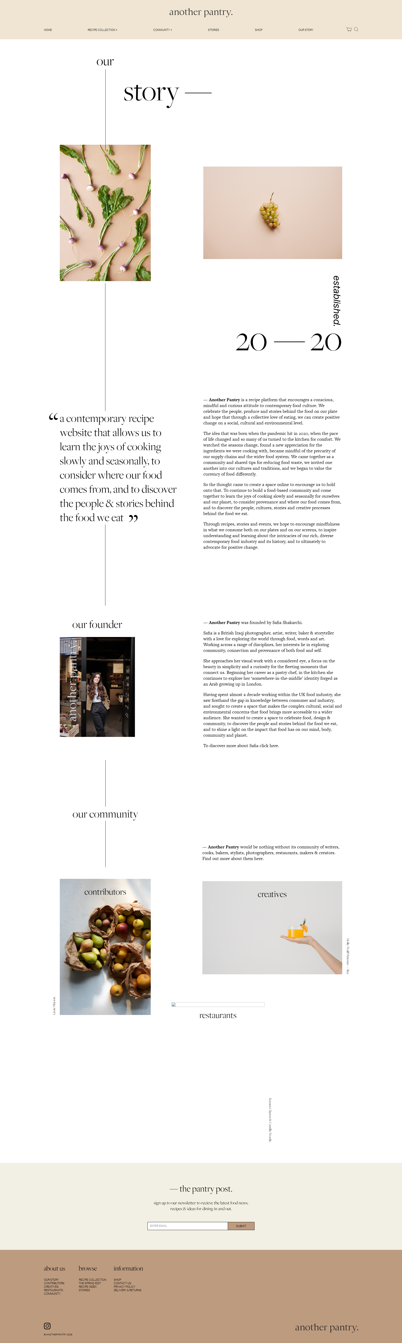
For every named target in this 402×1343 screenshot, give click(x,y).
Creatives (51, 1286)
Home (48, 30)
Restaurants (53, 1290)
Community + (162, 30)
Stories (213, 30)
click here (269, 745)
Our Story (305, 30)
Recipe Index (88, 1286)
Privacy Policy (124, 1286)
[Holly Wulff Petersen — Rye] (272, 927)
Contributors (54, 1283)
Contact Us (122, 1283)
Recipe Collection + (102, 30)
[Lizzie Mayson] (105, 947)
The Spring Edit (90, 1283)
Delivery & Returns (127, 1290)
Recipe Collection (92, 1279)
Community (52, 1293)
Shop (258, 30)
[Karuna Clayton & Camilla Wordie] (218, 1072)
